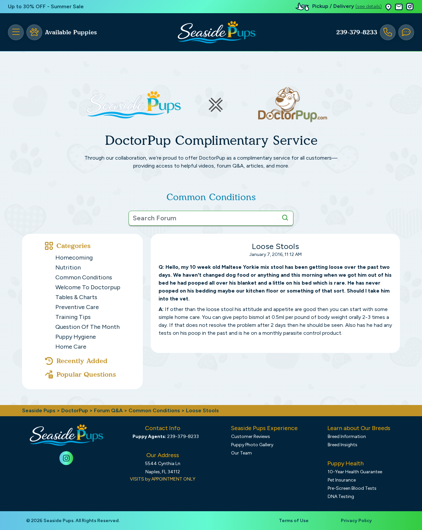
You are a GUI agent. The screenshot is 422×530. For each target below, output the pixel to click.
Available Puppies (71, 32)
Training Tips (73, 317)
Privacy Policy (356, 520)
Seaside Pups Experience (264, 428)
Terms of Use (294, 520)
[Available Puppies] (34, 32)
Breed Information (347, 436)
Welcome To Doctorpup (87, 287)
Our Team (241, 453)
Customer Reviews (250, 436)
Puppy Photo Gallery (252, 445)
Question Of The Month (87, 326)
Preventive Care (77, 307)
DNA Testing (341, 496)
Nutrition (68, 267)
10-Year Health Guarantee (355, 472)
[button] (388, 7)
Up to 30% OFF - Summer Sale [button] (46, 6)
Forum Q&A (108, 410)
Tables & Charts (76, 297)
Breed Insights (342, 445)
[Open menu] (16, 32)
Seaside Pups (38, 410)
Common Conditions (83, 277)
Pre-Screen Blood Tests (352, 488)
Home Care (70, 346)
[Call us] (388, 32)
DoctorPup (74, 410)
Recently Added (81, 361)
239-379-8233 (356, 32)
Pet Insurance (342, 480)
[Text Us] (406, 32)
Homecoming (74, 257)
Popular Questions (86, 374)
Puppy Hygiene (75, 336)
